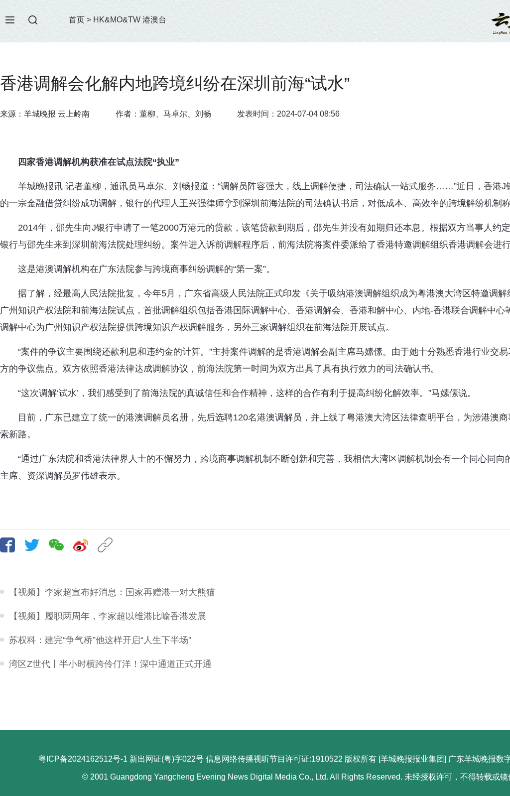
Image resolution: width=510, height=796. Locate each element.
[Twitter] (35, 544)
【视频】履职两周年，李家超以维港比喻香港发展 (107, 616)
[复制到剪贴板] (109, 544)
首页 (77, 19)
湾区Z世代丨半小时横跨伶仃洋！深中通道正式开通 (110, 664)
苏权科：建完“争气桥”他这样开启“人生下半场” (100, 640)
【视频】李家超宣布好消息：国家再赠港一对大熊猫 (112, 592)
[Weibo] (84, 544)
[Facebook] (11, 544)
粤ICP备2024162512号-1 (83, 759)
